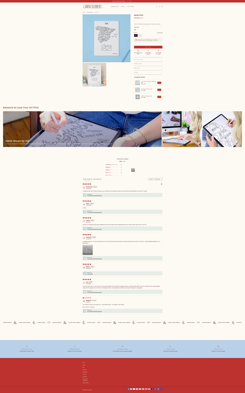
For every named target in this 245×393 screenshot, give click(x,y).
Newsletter (85, 372)
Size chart (160, 32)
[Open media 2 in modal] (104, 65)
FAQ (83, 367)
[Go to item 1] (133, 170)
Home (84, 12)
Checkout (85, 376)
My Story (84, 369)
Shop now (128, 1)
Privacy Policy (86, 383)
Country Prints (90, 12)
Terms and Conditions (85, 379)
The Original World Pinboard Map (148, 82)
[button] (157, 6)
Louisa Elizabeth (89, 389)
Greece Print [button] (90, 274)
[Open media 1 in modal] (128, 16)
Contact (84, 374)
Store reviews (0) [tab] (97, 179)
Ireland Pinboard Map (146, 89)
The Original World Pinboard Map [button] (94, 195)
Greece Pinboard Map (146, 96)
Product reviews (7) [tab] (87, 179)
